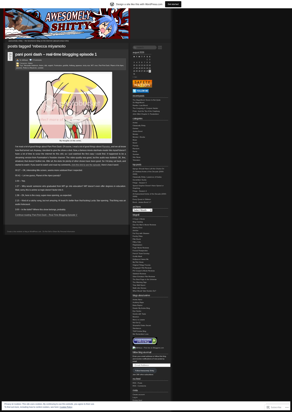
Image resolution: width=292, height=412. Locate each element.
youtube (40, 68)
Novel (135, 143)
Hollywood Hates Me (141, 259)
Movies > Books (139, 137)
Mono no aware (139, 320)
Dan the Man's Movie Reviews (144, 225)
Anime (30, 63)
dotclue (135, 230)
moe (96, 65)
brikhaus (25, 60)
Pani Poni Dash (104, 65)
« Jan (135, 77)
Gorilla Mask (137, 256)
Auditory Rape (138, 302)
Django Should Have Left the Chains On (148, 169)
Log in (135, 397)
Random (136, 148)
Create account (139, 394)
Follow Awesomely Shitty (144, 371)
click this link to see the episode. (86, 165)
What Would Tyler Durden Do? (144, 291)
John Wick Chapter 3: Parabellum (146, 114)
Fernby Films (137, 236)
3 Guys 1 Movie (139, 219)
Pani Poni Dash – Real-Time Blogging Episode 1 (56, 54)
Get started (173, 4)
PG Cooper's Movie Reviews (144, 271)
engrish (50, 65)
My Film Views (138, 262)
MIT (92, 65)
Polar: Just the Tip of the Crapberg (146, 111)
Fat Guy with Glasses (141, 233)
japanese (79, 65)
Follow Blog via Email (142, 352)
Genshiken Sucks (139, 180)
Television (136, 160)
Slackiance (137, 328)
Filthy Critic (137, 242)
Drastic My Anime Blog (141, 308)
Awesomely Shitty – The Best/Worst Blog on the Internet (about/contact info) (38, 41)
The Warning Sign (140, 282)
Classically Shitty (139, 125)
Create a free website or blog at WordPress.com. (24, 231)
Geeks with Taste (139, 314)
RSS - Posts (137, 383)
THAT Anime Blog (139, 331)
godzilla (65, 65)
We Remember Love (141, 334)
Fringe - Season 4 (140, 191)
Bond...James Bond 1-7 (142, 202)
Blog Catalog (138, 222)
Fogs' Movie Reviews (141, 248)
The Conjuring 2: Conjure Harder (145, 108)
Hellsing (72, 65)
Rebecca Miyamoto (30, 68)
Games (135, 128)
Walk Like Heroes (139, 288)
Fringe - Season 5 (140, 183)
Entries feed (137, 400)
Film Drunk (137, 239)
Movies (135, 134)
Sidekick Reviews (139, 274)
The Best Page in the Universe (145, 279)
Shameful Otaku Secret (142, 325)
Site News (136, 157)
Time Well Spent (139, 285)
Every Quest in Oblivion (142, 199)
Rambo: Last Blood (140, 105)
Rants (135, 151)
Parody (135, 146)
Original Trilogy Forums (141, 265)
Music (135, 140)
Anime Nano (137, 299)
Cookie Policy (66, 407)
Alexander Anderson (31, 65)
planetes (19, 68)
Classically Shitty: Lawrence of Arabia (147, 177)
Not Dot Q (136, 322)
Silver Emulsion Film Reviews (144, 276)
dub (45, 65)
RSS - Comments (139, 386)
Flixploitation (137, 245)
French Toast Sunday (141, 253)
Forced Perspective (140, 251)
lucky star (86, 65)
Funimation (58, 65)
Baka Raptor (137, 305)
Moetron (136, 317)
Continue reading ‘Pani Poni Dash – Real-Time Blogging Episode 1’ (46, 215)
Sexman (136, 154)
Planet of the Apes (117, 65)
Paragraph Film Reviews (142, 268)
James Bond (137, 131)
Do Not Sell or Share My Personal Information (59, 231)
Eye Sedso (137, 311)
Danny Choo (137, 228)
